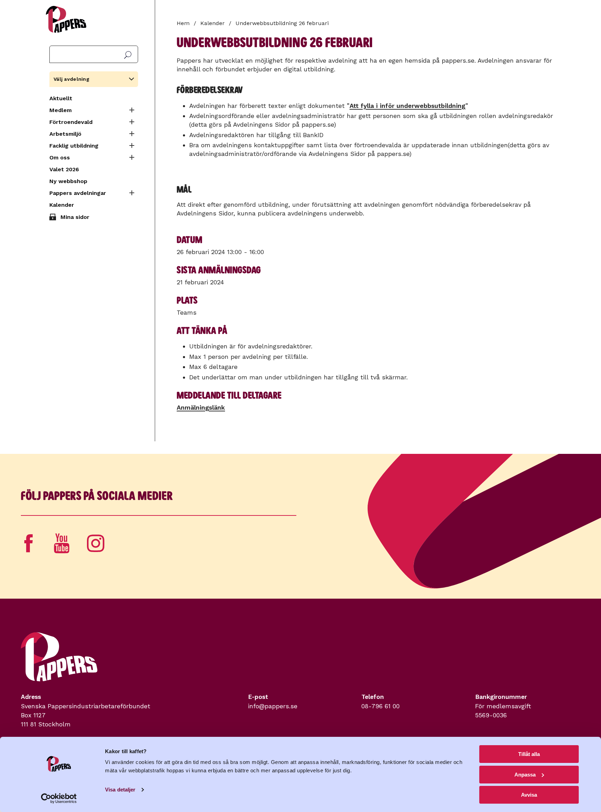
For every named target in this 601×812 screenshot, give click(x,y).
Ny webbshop (68, 181)
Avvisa (529, 795)
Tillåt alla (529, 754)
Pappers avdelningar (77, 193)
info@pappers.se (272, 706)
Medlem (60, 110)
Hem (183, 23)
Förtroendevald (71, 122)
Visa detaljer (120, 790)
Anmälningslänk (201, 407)
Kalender (61, 205)
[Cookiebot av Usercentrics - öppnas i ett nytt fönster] (59, 798)
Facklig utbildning (73, 145)
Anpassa (525, 775)
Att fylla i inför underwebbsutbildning (407, 105)
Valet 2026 (64, 169)
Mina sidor (75, 217)
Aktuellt (60, 98)
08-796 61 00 (380, 706)
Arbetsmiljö (65, 134)
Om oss (59, 157)
